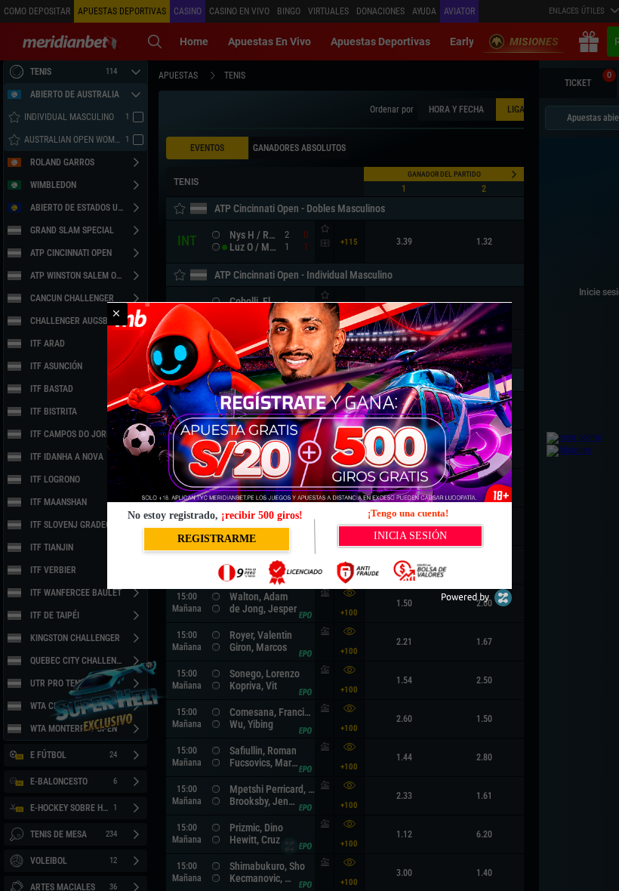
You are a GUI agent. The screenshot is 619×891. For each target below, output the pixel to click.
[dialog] (309, 445)
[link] (116, 314)
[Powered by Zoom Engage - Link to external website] (476, 603)
